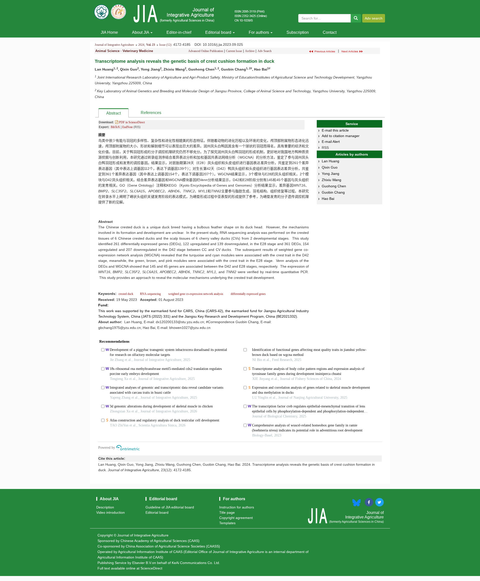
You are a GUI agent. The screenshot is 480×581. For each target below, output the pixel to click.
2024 (141, 45)
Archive (249, 51)
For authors (259, 32)
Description (105, 507)
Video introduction (110, 512)
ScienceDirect (151, 568)
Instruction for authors (236, 507)
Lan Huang (330, 161)
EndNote (127, 127)
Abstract (113, 113)
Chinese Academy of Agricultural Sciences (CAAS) (160, 541)
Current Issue (234, 51)
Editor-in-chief (178, 32)
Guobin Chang (333, 192)
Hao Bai (328, 199)
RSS (325, 148)
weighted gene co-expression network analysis (196, 294)
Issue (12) (165, 45)
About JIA (141, 32)
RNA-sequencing (151, 294)
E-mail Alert (331, 142)
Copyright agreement (236, 518)
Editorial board (218, 32)
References (151, 113)
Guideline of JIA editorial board (170, 507)
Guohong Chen (334, 186)
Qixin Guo (330, 167)
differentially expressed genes (248, 294)
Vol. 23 (150, 45)
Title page (227, 512)
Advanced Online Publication (205, 51)
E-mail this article (335, 130)
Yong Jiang (330, 174)
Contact (329, 32)
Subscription (297, 32)
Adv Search (265, 51)
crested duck (126, 294)
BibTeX (115, 127)
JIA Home (109, 32)
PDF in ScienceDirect (131, 122)
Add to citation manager (341, 136)
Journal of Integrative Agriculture (114, 45)
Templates (227, 523)
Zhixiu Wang (331, 180)
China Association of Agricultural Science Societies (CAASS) (173, 546)
